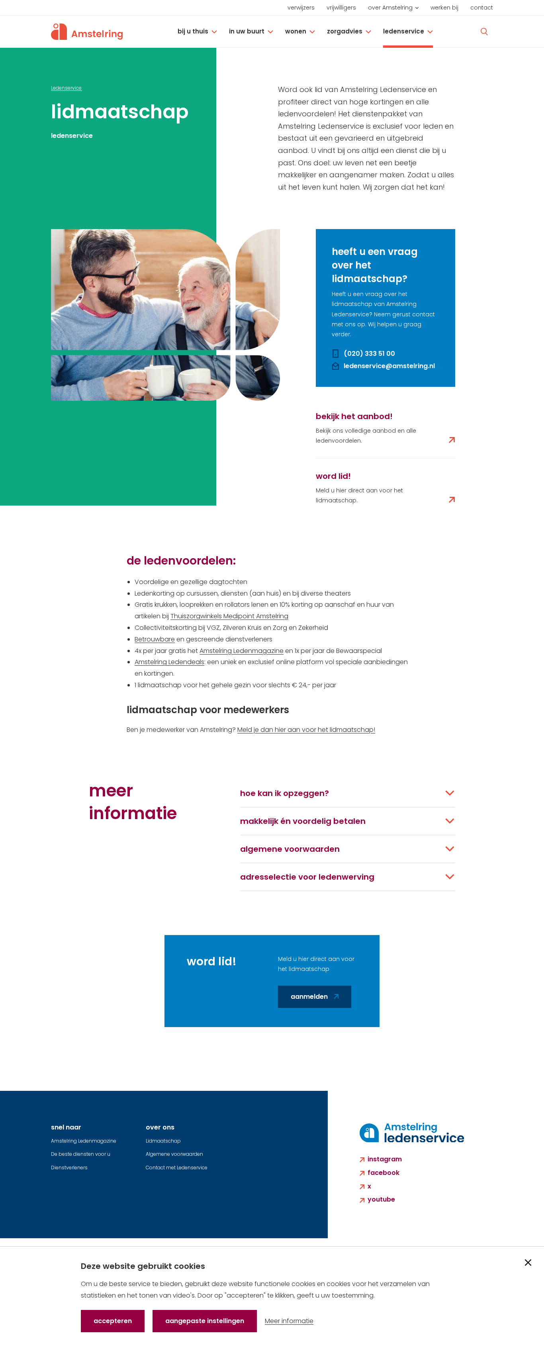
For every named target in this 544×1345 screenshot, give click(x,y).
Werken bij (444, 8)
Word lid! (333, 476)
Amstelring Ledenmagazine (242, 650)
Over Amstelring (390, 8)
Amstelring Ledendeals (169, 662)
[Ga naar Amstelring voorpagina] (87, 32)
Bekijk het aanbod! (354, 416)
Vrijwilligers (341, 8)
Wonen (295, 31)
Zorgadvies (344, 31)
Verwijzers (301, 8)
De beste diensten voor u (80, 1154)
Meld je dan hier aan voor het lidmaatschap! (306, 729)
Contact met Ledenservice (176, 1167)
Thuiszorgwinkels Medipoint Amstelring (229, 616)
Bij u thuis (193, 31)
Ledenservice (403, 31)
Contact (481, 8)
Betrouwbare (155, 639)
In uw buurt (246, 31)
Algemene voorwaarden (174, 1154)
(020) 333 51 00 (369, 353)
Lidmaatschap (163, 1140)
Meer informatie (289, 1320)
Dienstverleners (69, 1167)
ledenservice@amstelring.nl (389, 366)
